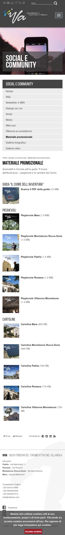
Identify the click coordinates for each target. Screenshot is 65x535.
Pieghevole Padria (31, 256)
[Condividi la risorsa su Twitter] (47, 436)
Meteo (9, 119)
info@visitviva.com (10, 497)
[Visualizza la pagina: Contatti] (8, 3)
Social (9, 114)
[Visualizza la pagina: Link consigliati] (16, 3)
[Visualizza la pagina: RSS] (20, 3)
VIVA (4, 157)
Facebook (12, 507)
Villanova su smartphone (19, 131)
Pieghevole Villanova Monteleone (40, 298)
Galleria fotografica (16, 142)
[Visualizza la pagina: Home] (4, 3)
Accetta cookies (33, 531)
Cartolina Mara (29, 324)
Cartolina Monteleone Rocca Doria (40, 345)
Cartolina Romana (31, 386)
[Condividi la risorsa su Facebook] (43, 436)
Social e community (19, 84)
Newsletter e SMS (15, 102)
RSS (8, 96)
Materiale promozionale (19, 136)
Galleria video (13, 148)
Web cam (11, 125)
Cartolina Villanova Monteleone (38, 407)
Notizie (9, 91)
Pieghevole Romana (32, 277)
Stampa (18, 436)
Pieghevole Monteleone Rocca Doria (41, 236)
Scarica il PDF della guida (35, 189)
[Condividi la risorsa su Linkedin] (50, 436)
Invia (8, 436)
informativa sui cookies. (38, 525)
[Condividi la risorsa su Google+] (54, 436)
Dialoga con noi (14, 108)
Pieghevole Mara (30, 215)
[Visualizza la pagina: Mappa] (12, 3)
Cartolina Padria (30, 365)
